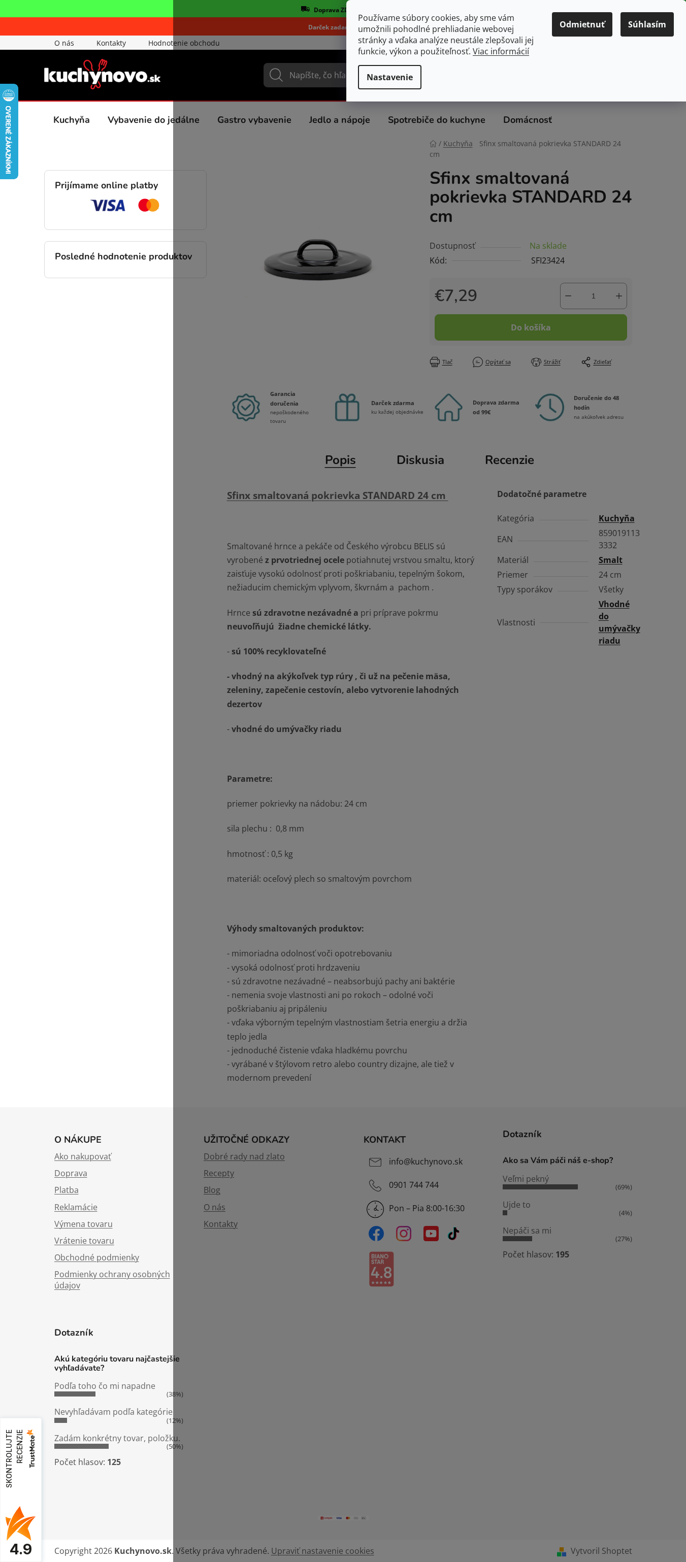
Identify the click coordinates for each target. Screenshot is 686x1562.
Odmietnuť (582, 24)
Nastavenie (390, 77)
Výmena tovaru (83, 1223)
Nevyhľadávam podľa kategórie (113, 1411)
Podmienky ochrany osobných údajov (112, 1280)
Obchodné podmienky (96, 1257)
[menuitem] (72, 120)
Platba (66, 1189)
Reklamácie (75, 1207)
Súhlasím (647, 24)
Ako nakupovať (82, 1156)
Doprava (70, 1173)
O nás (64, 43)
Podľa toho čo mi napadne (104, 1385)
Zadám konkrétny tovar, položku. (117, 1438)
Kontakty (111, 43)
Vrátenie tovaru (84, 1240)
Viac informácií (501, 51)
